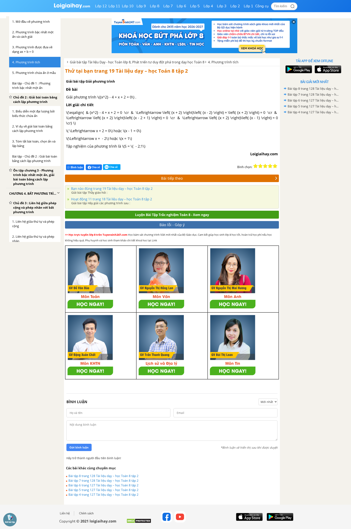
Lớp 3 (221, 6)
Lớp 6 (181, 6)
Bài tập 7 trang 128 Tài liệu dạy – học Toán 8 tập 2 (103, 480)
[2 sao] (260, 166)
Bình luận (77, 167)
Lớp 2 (235, 6)
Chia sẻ (95, 167)
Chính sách (86, 513)
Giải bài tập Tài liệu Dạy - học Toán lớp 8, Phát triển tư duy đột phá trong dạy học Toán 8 (137, 62)
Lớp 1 (248, 6)
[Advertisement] (314, 180)
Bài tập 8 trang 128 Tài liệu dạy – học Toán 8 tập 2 (103, 476)
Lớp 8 (154, 6)
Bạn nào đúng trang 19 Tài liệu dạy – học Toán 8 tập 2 (111, 188)
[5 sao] (275, 166)
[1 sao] (255, 166)
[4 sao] (270, 166)
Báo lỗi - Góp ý (172, 224)
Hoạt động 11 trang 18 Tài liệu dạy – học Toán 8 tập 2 (111, 199)
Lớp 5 (195, 6)
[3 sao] (265, 166)
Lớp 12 (101, 6)
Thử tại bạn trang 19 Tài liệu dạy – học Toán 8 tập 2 (126, 70)
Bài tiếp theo (172, 178)
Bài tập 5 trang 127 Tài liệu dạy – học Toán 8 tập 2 (103, 490)
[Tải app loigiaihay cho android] (298, 69)
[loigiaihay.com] (72, 8)
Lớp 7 (168, 6)
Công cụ (262, 6)
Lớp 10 (128, 6)
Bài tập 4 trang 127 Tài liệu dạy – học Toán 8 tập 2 (103, 494)
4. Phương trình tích (223, 62)
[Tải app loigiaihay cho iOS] (327, 69)
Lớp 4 (208, 6)
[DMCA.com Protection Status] (139, 522)
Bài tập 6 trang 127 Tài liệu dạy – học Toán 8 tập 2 (103, 485)
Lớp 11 (114, 6)
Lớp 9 (141, 6)
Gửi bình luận (79, 447)
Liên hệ (65, 513)
